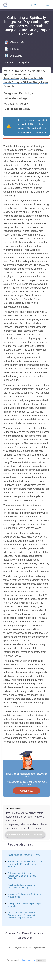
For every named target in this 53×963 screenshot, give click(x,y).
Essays (19, 70)
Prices (33, 933)
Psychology (26, 93)
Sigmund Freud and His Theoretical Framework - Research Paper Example (24, 864)
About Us (42, 933)
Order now (26, 790)
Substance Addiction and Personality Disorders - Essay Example (21, 876)
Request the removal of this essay (25, 834)
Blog (19, 933)
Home (7, 70)
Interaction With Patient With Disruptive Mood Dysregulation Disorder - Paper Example (22, 915)
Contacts (21, 938)
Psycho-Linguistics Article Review (23, 855)
